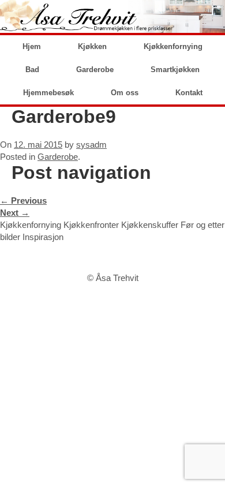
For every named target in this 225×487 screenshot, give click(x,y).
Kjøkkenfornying (173, 46)
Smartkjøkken (175, 69)
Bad (32, 69)
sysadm (91, 144)
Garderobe (95, 69)
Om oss (124, 92)
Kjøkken (92, 46)
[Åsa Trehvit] (112, 16)
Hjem (31, 46)
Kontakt (188, 92)
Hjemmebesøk (48, 92)
